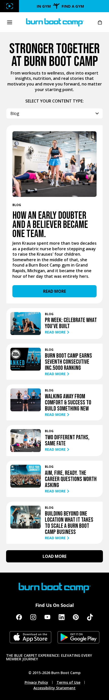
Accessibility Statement (54, 688)
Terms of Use (68, 682)
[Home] (55, 22)
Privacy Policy (36, 682)
